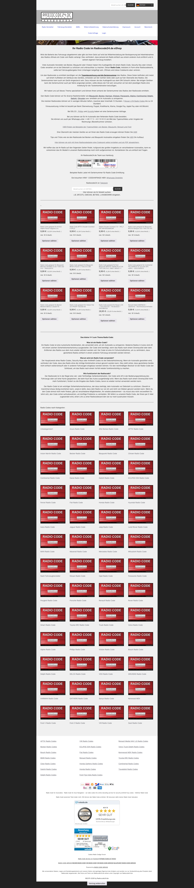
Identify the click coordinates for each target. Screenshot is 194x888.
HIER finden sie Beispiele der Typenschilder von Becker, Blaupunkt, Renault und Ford (97, 127)
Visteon (116, 96)
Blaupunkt (93, 96)
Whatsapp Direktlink (114, 178)
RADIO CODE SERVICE (65, 863)
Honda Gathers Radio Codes (91, 764)
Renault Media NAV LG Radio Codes (133, 741)
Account (137, 27)
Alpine (133, 96)
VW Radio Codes (86, 741)
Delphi (150, 96)
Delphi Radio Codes (48, 775)
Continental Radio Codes (129, 764)
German (142, 5)
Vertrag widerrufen (97, 883)
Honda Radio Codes (88, 769)
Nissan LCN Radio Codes (134, 101)
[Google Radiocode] (114, 850)
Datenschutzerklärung (110, 27)
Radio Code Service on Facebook (88, 859)
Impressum (126, 27)
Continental (142, 96)
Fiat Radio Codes (86, 752)
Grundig (90, 111)
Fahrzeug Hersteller (65, 27)
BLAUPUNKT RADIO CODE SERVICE (125, 863)
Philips (80, 111)
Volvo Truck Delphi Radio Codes (131, 747)
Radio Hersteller (48, 27)
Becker (102, 96)
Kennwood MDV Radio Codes (130, 752)
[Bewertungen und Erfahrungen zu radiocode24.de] (83, 850)
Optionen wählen (49, 241)
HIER (135, 132)
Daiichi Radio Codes (48, 769)
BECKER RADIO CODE (79, 863)
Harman (108, 96)
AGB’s (78, 27)
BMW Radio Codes (48, 758)
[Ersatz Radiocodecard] (100, 850)
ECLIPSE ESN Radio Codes (90, 747)
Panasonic (124, 96)
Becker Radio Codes (48, 747)
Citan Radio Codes (48, 764)
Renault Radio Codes (88, 758)
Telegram (104, 183)
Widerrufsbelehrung (91, 27)
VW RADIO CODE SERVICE (105, 863)
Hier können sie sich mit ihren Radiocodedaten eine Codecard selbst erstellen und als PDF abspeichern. (97, 142)
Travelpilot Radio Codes (128, 769)
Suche (131, 5)
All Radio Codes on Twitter (107, 859)
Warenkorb (148, 27)
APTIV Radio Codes (48, 741)
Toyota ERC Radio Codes (129, 758)
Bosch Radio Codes (48, 752)
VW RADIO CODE (91, 863)
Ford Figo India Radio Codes (91, 775)
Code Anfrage (93, 33)
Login (104, 33)
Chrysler (81, 98)
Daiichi (74, 98)
